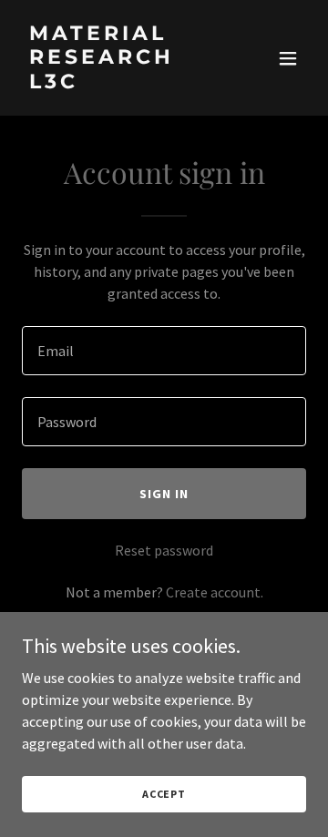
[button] (288, 58)
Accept (164, 794)
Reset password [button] (164, 550)
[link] (121, 83)
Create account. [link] (214, 592)
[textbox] (164, 350)
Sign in (164, 493)
